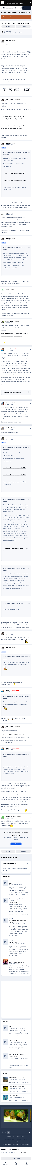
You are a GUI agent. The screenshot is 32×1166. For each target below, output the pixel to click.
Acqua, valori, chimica (16, 33)
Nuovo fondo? (13, 902)
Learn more (3, 3)
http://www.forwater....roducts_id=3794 (14, 173)
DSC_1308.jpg (13, 1095)
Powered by (21, 1144)
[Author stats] (30, 41)
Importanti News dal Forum (12, 17)
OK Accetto (17, 1158)
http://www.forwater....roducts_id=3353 (14, 180)
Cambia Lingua (11, 1136)
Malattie (11, 918)
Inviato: (21, 1036)
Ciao (10, 883)
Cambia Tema (20, 1136)
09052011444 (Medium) (16, 1087)
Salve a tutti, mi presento (17, 962)
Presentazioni (12, 881)
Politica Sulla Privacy (9, 1139)
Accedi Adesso (16, 844)
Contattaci (18, 1139)
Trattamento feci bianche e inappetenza (17, 921)
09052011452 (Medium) (16, 1078)
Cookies (25, 1139)
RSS (17, 1141)
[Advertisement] (16, 999)
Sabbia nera (13, 942)
